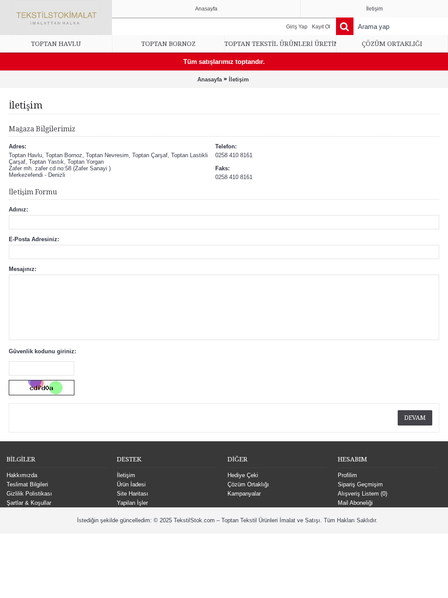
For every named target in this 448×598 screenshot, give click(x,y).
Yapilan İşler (132, 503)
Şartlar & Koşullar (29, 503)
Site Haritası (132, 493)
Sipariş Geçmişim (360, 484)
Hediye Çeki (243, 475)
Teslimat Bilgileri (27, 484)
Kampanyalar (244, 493)
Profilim (347, 475)
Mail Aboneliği (355, 503)
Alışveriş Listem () (362, 493)
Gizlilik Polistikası (29, 493)
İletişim (239, 79)
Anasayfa (209, 79)
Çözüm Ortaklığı (248, 484)
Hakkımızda (22, 475)
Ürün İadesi (131, 484)
